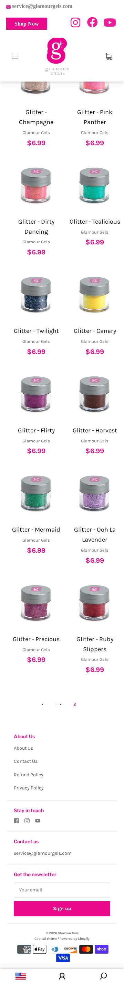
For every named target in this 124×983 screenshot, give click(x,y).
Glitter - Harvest (95, 430)
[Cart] (108, 56)
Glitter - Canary (95, 331)
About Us (23, 748)
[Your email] (62, 890)
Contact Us (26, 761)
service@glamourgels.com (43, 853)
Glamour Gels (68, 933)
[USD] (20, 976)
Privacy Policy (29, 788)
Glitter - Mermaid (36, 529)
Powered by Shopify (75, 939)
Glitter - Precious (36, 639)
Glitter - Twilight (36, 331)
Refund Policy (28, 775)
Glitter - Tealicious (95, 221)
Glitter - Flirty (36, 430)
